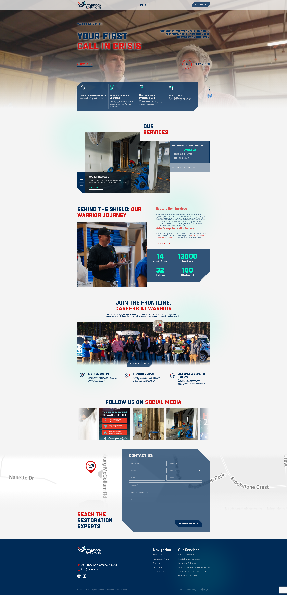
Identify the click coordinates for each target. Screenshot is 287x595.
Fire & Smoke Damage (189, 557)
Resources (158, 565)
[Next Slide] (81, 179)
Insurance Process (162, 557)
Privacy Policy (122, 590)
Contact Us (158, 570)
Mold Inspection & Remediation (194, 565)
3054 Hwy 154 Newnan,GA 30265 (99, 565)
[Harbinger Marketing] (204, 589)
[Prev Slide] (81, 186)
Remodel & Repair (187, 561)
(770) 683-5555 (90, 569)
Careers (157, 561)
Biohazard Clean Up (188, 574)
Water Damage (186, 553)
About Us (157, 553)
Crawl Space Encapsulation (192, 570)
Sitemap (110, 590)
